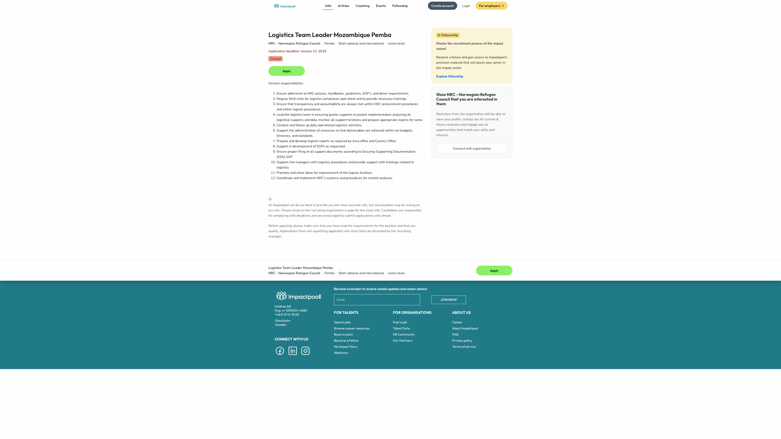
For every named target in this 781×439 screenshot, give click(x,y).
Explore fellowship (449, 76)
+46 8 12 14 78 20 (287, 314)
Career (457, 322)
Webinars (341, 353)
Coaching (363, 6)
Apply (287, 71)
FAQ (455, 334)
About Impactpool (465, 328)
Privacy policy (462, 340)
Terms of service (464, 346)
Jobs (328, 5)
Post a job (400, 322)
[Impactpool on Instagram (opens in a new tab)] (305, 356)
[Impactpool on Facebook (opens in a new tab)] (280, 356)
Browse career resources (352, 328)
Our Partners (402, 340)
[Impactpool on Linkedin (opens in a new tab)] (293, 356)
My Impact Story (346, 346)
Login (466, 6)
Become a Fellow (346, 340)
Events (381, 6)
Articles (343, 6)
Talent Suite (401, 328)
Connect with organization (472, 148)
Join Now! (448, 300)
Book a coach (343, 334)
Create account (442, 6)
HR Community (404, 334)
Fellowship (400, 6)
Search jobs (342, 322)
